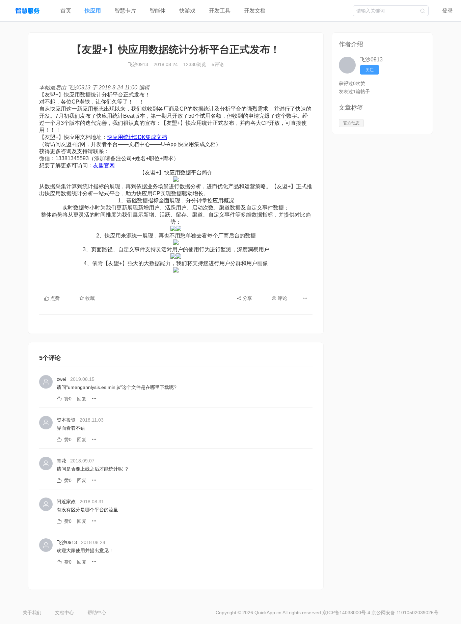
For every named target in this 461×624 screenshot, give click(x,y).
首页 (65, 10)
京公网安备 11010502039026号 (405, 612)
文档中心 (64, 612)
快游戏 (187, 10)
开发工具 (220, 10)
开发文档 (255, 10)
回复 (81, 398)
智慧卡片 (125, 10)
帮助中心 (96, 612)
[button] (305, 298)
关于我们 (32, 612)
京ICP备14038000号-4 (347, 612)
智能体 (158, 10)
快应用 (93, 10)
